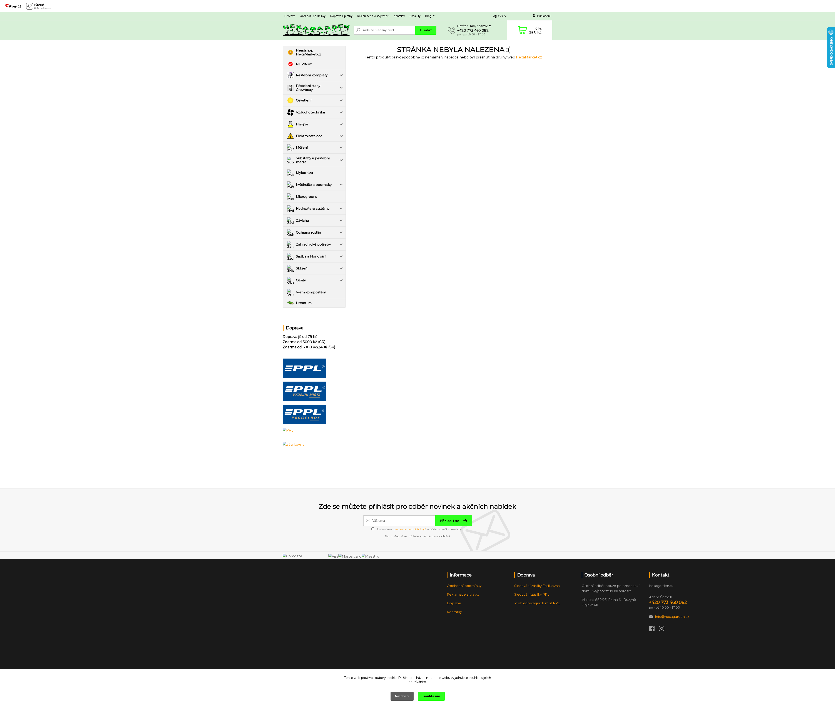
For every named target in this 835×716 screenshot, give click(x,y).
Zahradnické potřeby (313, 244)
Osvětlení (303, 100)
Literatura (304, 303)
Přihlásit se (450, 520)
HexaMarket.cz (529, 57)
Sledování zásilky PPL (531, 594)
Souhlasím (431, 696)
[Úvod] (316, 30)
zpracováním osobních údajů (409, 529)
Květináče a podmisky (314, 185)
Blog (428, 16)
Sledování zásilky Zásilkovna (537, 586)
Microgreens (306, 196)
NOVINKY (304, 64)
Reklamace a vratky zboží (373, 16)
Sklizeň (301, 268)
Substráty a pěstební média (313, 160)
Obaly (301, 280)
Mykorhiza (304, 173)
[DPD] (304, 368)
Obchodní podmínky (313, 16)
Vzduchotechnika (310, 112)
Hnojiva (302, 124)
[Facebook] (654, 630)
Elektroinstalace (309, 136)
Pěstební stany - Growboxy (309, 88)
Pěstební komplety (311, 75)
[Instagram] (664, 630)
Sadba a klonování (311, 256)
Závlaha (302, 220)
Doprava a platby (341, 16)
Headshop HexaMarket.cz (308, 52)
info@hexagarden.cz (672, 617)
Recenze (289, 16)
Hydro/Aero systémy (312, 208)
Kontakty (399, 16)
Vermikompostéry (311, 292)
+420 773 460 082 (473, 30)
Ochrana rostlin (308, 232)
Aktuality (415, 16)
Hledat (426, 30)
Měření (302, 147)
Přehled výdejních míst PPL (537, 603)
